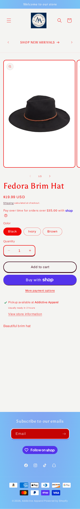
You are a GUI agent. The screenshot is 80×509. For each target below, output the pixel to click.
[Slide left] (30, 176)
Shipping (8, 203)
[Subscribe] (64, 433)
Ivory (32, 231)
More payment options (40, 290)
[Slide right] (50, 176)
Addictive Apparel (33, 500)
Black (12, 231)
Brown (52, 231)
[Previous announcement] (8, 42)
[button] (9, 20)
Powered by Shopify (56, 500)
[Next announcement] (72, 42)
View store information (25, 314)
